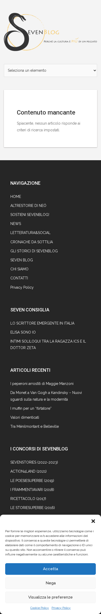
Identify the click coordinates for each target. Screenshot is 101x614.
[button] (93, 521)
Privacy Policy (61, 608)
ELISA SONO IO (23, 332)
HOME (15, 197)
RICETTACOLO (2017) (28, 499)
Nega (51, 583)
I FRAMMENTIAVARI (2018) (32, 490)
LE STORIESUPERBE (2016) (32, 508)
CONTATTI (19, 278)
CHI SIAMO (19, 269)
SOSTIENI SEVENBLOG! (29, 215)
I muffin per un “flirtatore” (31, 408)
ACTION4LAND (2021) (28, 471)
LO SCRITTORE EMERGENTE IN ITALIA (42, 323)
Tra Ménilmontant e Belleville (34, 426)
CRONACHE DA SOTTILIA (31, 242)
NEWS (15, 224)
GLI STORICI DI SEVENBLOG (34, 251)
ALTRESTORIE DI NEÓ (28, 206)
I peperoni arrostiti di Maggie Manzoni (42, 384)
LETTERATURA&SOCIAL (30, 233)
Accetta (50, 569)
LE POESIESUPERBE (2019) (32, 481)
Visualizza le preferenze (50, 597)
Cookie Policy (39, 608)
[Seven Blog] (50, 31)
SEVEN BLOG (21, 260)
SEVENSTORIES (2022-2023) (34, 462)
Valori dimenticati (24, 417)
